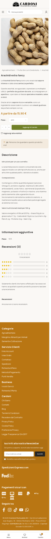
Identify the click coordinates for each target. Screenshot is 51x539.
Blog (4, 409)
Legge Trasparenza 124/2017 (14, 434)
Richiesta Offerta (9, 390)
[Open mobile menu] (3, 12)
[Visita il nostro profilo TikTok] (16, 510)
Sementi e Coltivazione (12, 341)
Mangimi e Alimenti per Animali (14, 337)
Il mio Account (8, 351)
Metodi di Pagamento (11, 372)
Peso (3, 120)
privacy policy (29, 459)
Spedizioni (6, 364)
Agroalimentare (8, 70)
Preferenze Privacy (10, 430)
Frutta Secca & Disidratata (28, 70)
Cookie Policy (8, 426)
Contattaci (6, 359)
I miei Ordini (6, 355)
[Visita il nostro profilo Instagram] (10, 510)
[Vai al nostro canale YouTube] (22, 510)
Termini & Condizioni (10, 413)
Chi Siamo (6, 400)
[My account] (46, 12)
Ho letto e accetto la (20, 459)
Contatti (5, 404)
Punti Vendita (7, 376)
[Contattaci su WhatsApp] (28, 510)
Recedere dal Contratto (12, 417)
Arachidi (45, 70)
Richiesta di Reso (9, 368)
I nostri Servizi (8, 386)
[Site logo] (24, 4)
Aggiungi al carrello (30, 127)
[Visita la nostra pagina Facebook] (5, 510)
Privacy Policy (8, 421)
